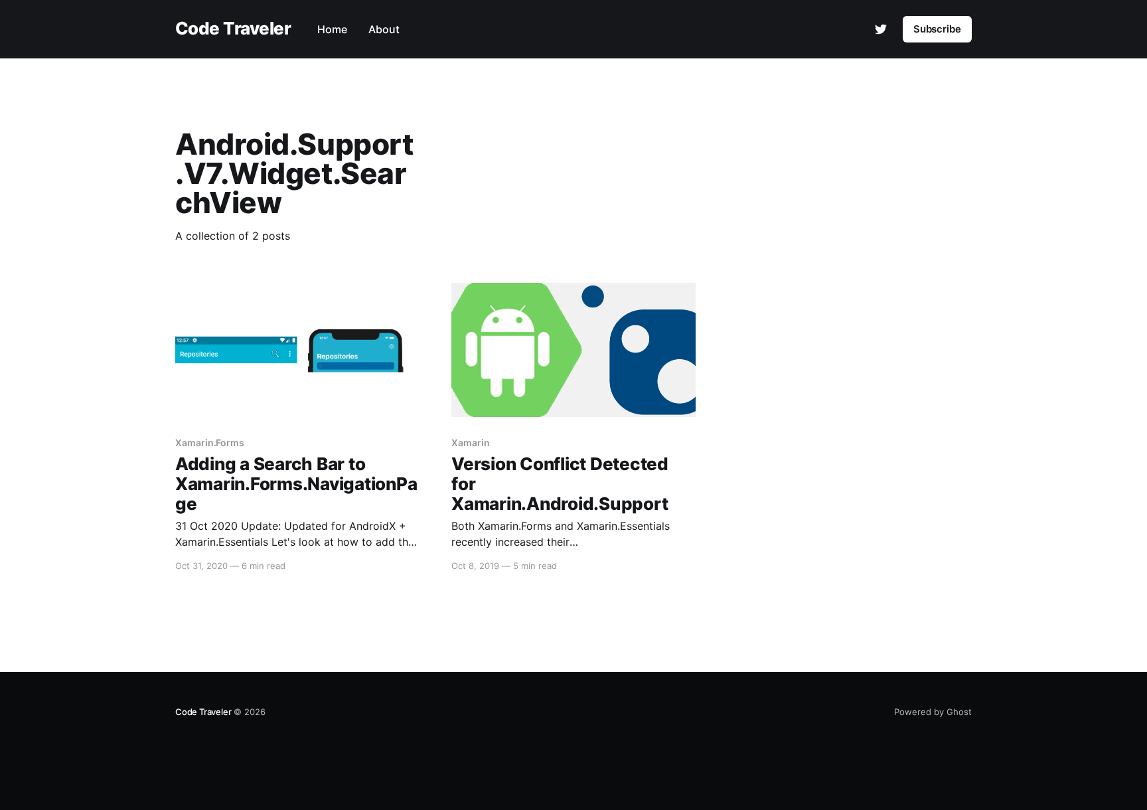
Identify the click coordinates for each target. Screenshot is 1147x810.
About (384, 29)
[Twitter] (881, 29)
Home (332, 29)
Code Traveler (233, 29)
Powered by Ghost (933, 711)
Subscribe (937, 29)
